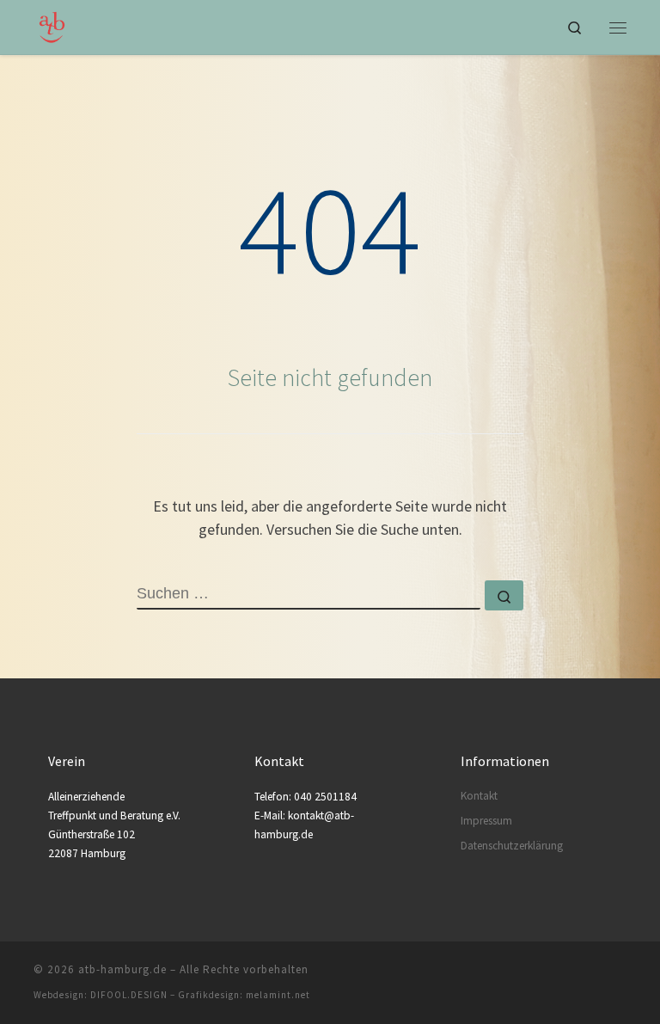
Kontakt (479, 795)
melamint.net (278, 995)
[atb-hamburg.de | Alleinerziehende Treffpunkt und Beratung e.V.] (52, 25)
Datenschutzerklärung (512, 845)
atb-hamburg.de (122, 969)
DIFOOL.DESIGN (129, 995)
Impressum (486, 820)
